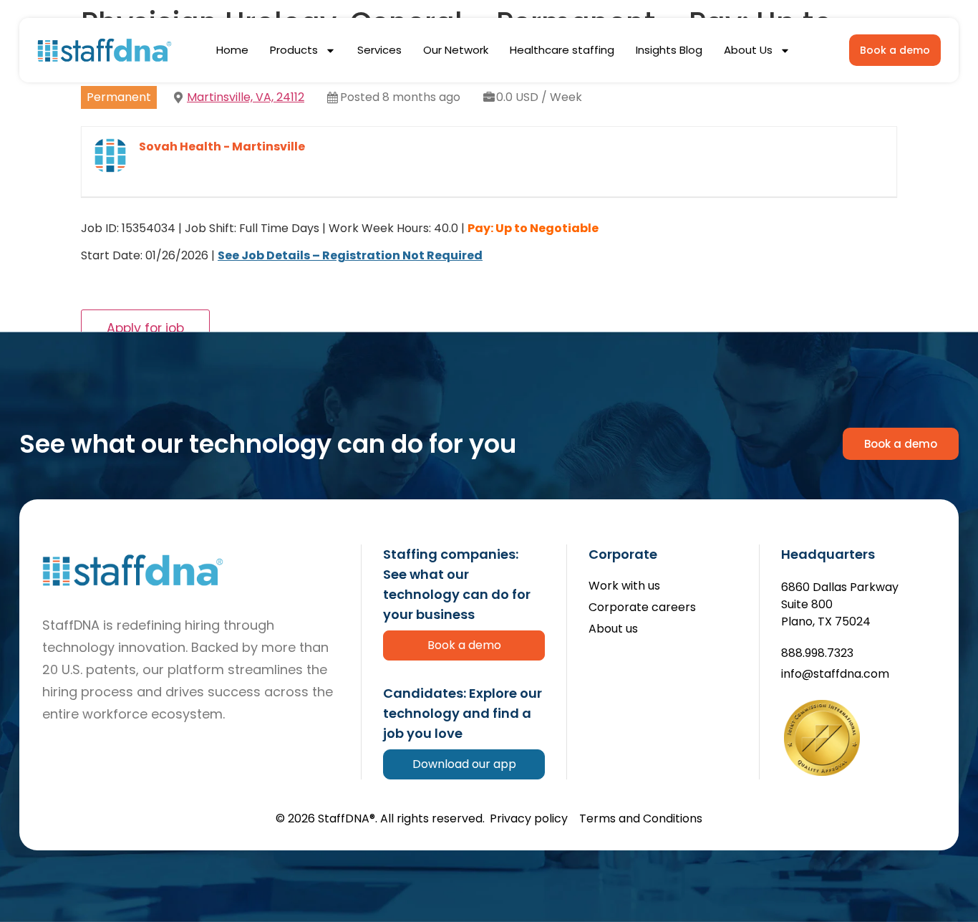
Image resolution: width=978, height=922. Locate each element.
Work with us (624, 586)
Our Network (455, 49)
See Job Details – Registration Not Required (350, 255)
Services (379, 49)
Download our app (464, 764)
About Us (748, 49)
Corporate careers (642, 607)
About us (613, 629)
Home (232, 49)
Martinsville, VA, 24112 (245, 97)
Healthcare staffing (562, 49)
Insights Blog (669, 49)
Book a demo (464, 645)
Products (294, 49)
